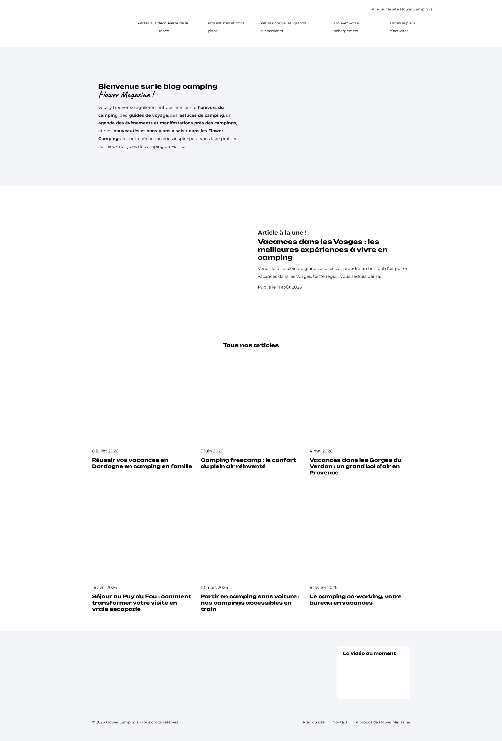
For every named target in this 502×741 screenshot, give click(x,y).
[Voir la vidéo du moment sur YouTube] (373, 675)
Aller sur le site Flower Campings (402, 9)
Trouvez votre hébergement (346, 27)
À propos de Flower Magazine (383, 722)
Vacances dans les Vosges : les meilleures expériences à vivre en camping (322, 249)
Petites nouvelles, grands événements (283, 27)
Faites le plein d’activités (402, 27)
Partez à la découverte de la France (163, 27)
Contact (340, 722)
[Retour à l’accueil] (101, 27)
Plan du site (313, 722)
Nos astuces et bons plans (226, 27)
